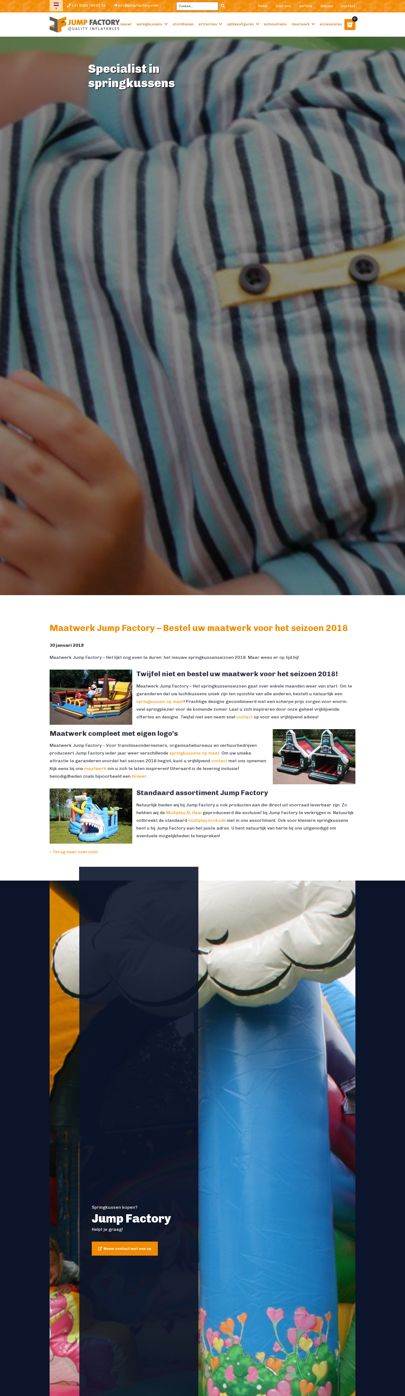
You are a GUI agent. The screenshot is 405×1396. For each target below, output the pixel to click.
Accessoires (331, 24)
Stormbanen (183, 24)
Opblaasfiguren (240, 24)
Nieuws (327, 6)
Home (263, 6)
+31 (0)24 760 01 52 (88, 5)
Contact (348, 6)
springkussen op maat (160, 701)
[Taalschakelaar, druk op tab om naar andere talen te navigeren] (56, 5)
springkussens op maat (194, 753)
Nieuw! (125, 24)
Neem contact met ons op (127, 1249)
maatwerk (95, 768)
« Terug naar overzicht (74, 851)
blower (139, 776)
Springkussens (149, 24)
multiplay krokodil (207, 820)
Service (305, 6)
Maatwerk (301, 24)
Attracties (208, 24)
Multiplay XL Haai (184, 812)
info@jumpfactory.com (137, 5)
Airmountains (275, 24)
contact (244, 717)
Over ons (283, 6)
